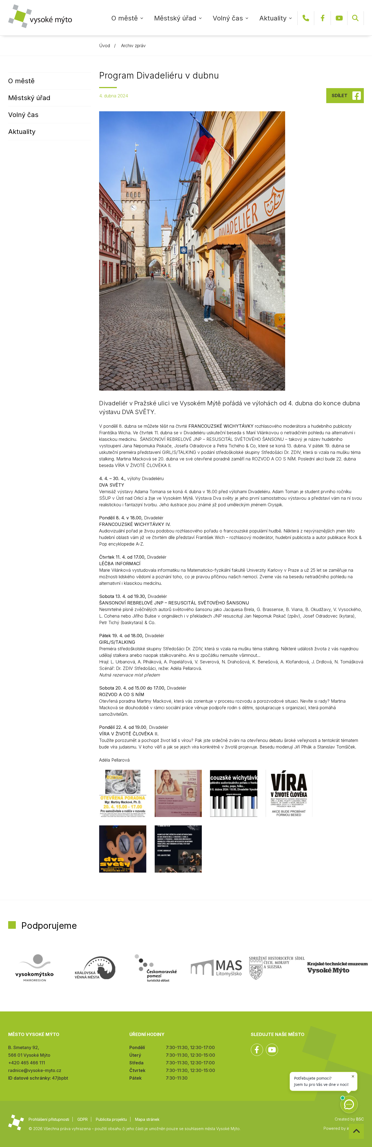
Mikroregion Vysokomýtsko (34, 967)
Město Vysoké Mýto (40, 16)
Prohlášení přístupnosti (49, 1119)
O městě (124, 18)
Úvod (104, 45)
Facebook (322, 18)
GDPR (82, 1119)
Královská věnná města (95, 967)
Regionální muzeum (337, 967)
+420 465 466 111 (306, 18)
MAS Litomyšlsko (216, 967)
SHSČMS (277, 967)
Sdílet (339, 95)
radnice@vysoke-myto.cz (34, 1070)
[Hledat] (355, 18)
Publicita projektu (111, 1119)
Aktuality (272, 18)
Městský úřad (175, 18)
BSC (360, 1119)
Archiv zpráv (133, 45)
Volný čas (228, 18)
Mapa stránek (147, 1119)
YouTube (339, 18)
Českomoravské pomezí (155, 967)
